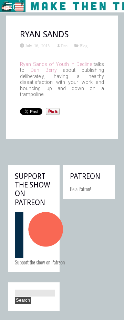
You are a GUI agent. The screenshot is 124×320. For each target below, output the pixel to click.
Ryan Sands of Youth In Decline (56, 64)
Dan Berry (44, 70)
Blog (83, 45)
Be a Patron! (80, 189)
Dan (64, 45)
